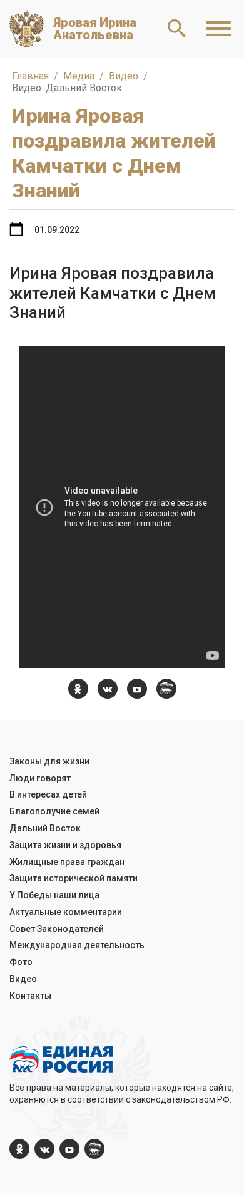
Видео (23, 979)
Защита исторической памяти (73, 878)
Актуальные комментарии (65, 912)
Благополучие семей (54, 811)
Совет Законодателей (56, 929)
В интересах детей (48, 794)
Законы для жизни (49, 761)
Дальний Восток (45, 828)
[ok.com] (78, 689)
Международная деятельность (77, 945)
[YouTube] (137, 689)
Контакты (30, 996)
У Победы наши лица (54, 895)
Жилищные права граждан (67, 862)
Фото (21, 962)
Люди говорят (40, 778)
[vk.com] (108, 689)
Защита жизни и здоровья (65, 845)
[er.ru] (166, 689)
